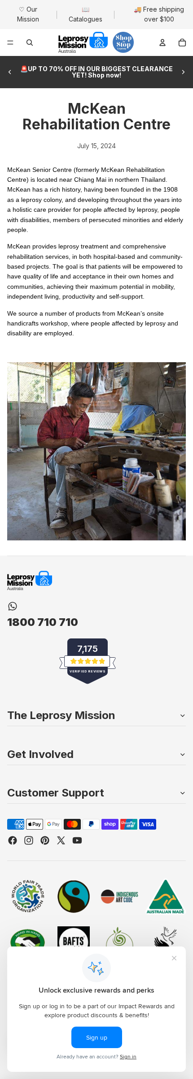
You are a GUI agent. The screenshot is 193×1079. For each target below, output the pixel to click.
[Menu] (10, 42)
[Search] (29, 42)
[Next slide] (183, 72)
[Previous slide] (10, 72)
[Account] (162, 42)
